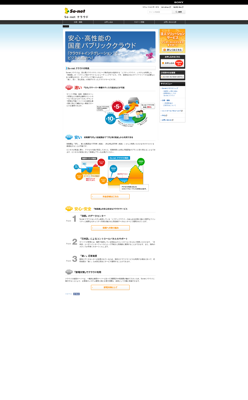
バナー (172, 41)
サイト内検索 (154, 12)
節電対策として (110, 287)
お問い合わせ (169, 22)
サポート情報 (139, 22)
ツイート (68, 294)
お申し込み (108, 22)
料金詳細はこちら (110, 196)
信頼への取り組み (110, 228)
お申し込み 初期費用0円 (172, 63)
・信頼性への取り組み (169, 91)
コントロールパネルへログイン (172, 77)
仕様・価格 (78, 22)
